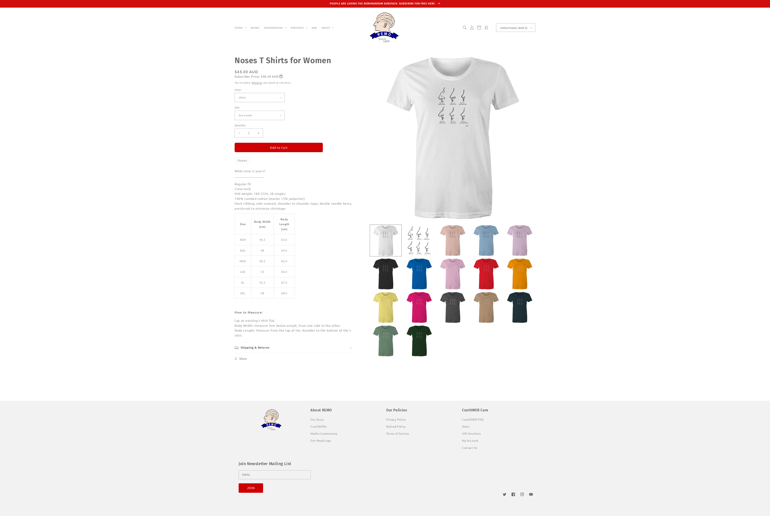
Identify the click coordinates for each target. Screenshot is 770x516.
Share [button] (243, 358)
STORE (239, 27)
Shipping (256, 82)
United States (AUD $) (513, 27)
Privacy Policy (396, 419)
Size (237, 107)
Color (238, 89)
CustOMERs (318, 426)
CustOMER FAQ (472, 419)
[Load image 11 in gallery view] (385, 307)
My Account (470, 440)
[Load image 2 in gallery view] (419, 240)
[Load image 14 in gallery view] (486, 307)
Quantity (240, 125)
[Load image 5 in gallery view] (519, 240)
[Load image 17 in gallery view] (419, 341)
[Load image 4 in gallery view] (486, 240)
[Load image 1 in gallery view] (385, 240)
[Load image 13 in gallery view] (452, 307)
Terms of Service (397, 433)
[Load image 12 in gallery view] (419, 307)
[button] (240, 28)
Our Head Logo (320, 440)
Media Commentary (323, 433)
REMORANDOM (273, 27)
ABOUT (326, 27)
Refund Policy (396, 426)
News (466, 426)
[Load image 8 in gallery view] (452, 274)
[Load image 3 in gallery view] (452, 240)
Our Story (317, 419)
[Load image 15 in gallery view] (519, 307)
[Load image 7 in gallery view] (419, 274)
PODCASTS (297, 27)
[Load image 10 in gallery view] (519, 274)
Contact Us (469, 447)
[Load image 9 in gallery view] (486, 274)
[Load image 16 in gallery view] (385, 341)
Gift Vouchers (471, 433)
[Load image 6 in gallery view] (385, 274)
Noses (242, 160)
